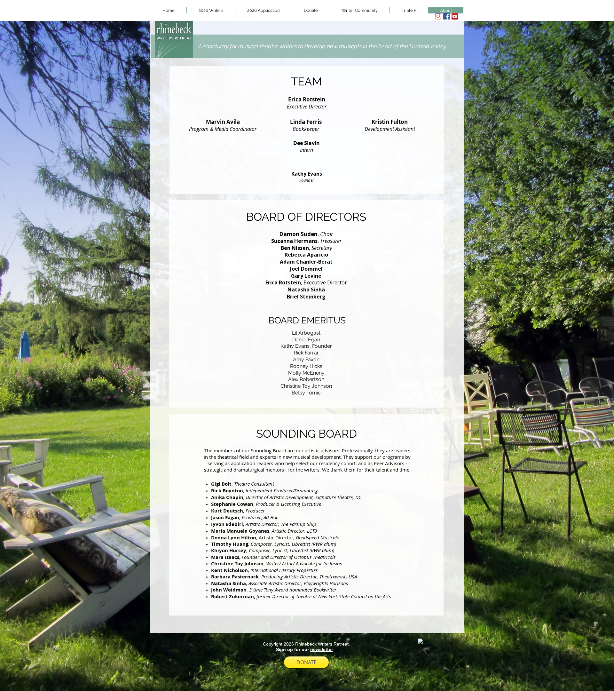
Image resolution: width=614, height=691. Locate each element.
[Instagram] (438, 16)
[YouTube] (455, 16)
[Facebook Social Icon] (446, 16)
